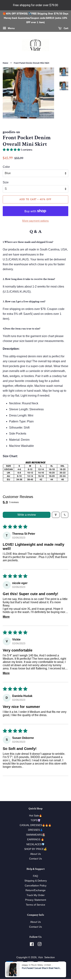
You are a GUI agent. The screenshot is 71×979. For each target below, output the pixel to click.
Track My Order (36, 895)
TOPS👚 (36, 820)
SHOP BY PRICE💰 (35, 849)
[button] (12, 150)
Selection (49, 957)
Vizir (40, 957)
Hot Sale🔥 (35, 815)
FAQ (35, 876)
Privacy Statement (35, 900)
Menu (11, 28)
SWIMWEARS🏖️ (35, 834)
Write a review (26, 514)
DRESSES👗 (35, 830)
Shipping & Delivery (35, 880)
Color (6, 166)
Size (6, 182)
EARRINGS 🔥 (35, 839)
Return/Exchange (35, 890)
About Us (35, 854)
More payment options (35, 220)
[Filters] (56, 515)
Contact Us (35, 858)
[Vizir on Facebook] (32, 945)
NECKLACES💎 (35, 844)
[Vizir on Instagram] (40, 945)
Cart (65, 28)
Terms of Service (35, 904)
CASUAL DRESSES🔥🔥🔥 (35, 825)
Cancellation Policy (35, 885)
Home (5, 62)
